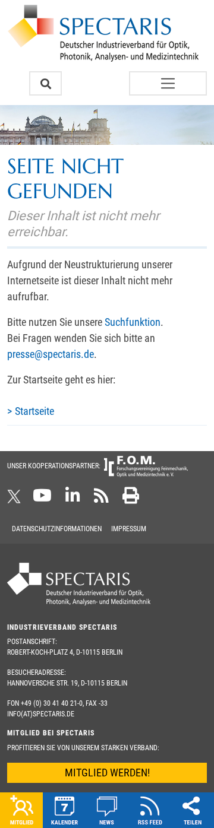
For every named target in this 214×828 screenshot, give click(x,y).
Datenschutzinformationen (57, 529)
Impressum (128, 529)
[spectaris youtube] (42, 499)
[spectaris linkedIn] (72, 499)
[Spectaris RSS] (101, 499)
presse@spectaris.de (50, 354)
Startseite (34, 411)
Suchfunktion (132, 322)
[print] (131, 499)
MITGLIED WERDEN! (107, 772)
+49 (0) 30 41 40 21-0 (52, 703)
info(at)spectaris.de (40, 714)
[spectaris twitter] (16, 499)
